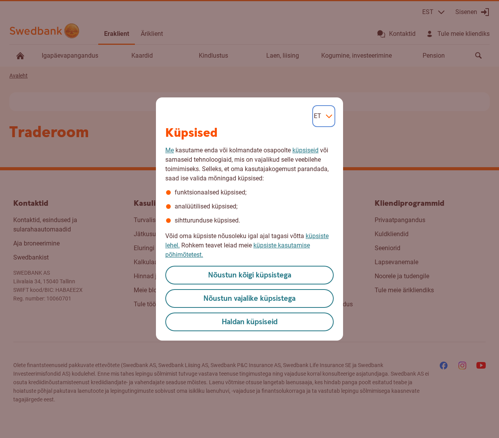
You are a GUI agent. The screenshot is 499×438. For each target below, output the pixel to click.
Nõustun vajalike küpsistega (249, 299)
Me (169, 150)
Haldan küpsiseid (250, 322)
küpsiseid (305, 150)
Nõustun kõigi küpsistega (249, 275)
